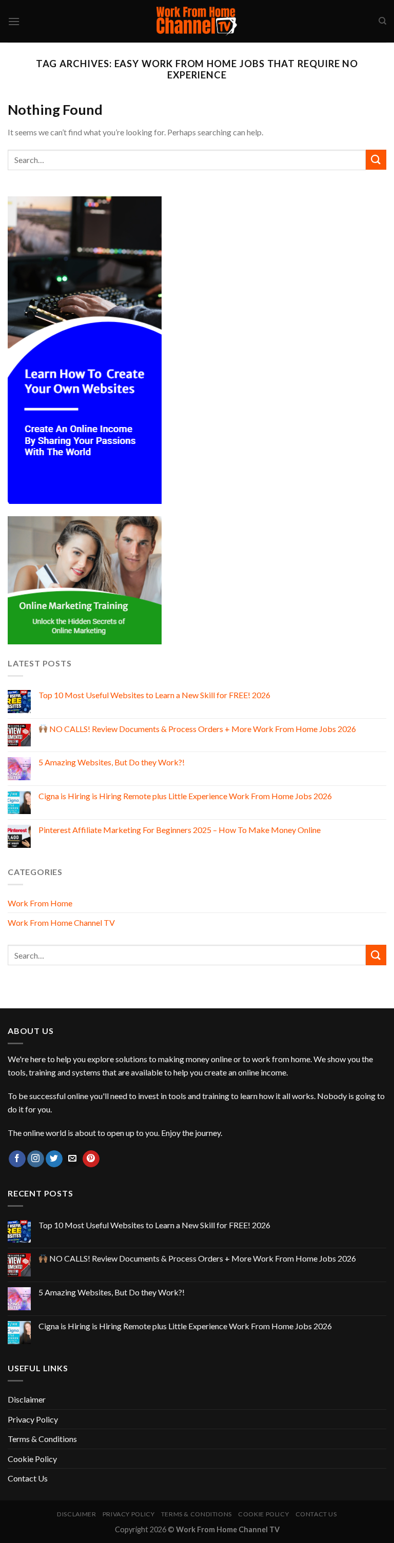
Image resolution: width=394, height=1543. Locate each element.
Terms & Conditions (42, 1439)
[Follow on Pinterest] (91, 1159)
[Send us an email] (72, 1159)
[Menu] (14, 21)
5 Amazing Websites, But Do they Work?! (111, 762)
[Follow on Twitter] (54, 1159)
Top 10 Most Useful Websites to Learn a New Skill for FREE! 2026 (154, 695)
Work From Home (40, 903)
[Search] (382, 21)
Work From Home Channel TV (61, 922)
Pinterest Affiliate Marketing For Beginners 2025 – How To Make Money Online (179, 830)
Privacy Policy (33, 1419)
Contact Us (28, 1478)
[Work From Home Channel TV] (197, 21)
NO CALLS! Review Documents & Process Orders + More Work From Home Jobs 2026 (202, 729)
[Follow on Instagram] (35, 1159)
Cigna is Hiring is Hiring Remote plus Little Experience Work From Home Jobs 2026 (185, 796)
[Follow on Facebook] (17, 1159)
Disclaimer (27, 1399)
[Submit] (376, 160)
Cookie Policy (32, 1459)
